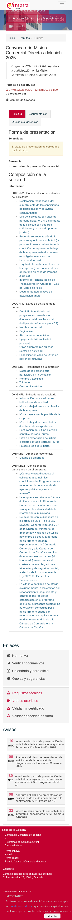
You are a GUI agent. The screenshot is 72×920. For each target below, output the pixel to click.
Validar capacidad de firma (32, 716)
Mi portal (17, 26)
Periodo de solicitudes (20, 84)
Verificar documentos (28, 663)
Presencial (15, 161)
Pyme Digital (12, 857)
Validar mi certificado (28, 708)
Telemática (16, 138)
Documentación (37, 113)
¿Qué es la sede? (52, 18)
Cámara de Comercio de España (23, 834)
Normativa (20, 656)
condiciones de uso (21, 906)
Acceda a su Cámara (21, 18)
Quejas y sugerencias (29, 678)
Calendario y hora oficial (30, 671)
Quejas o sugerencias (25, 121)
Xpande (9, 854)
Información (16, 185)
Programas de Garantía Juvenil (22, 841)
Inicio (12, 37)
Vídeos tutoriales (25, 701)
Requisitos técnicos (27, 693)
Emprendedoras (13, 845)
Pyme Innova (12, 850)
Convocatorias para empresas (27, 10)
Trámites (24, 37)
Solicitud (17, 113)
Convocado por (16, 93)
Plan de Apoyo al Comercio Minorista (25, 861)
